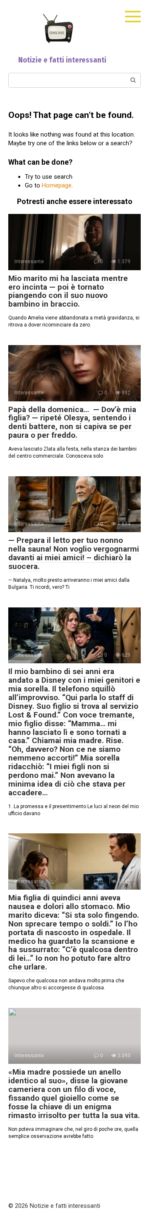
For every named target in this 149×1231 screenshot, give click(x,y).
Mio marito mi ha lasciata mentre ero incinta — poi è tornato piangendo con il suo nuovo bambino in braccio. (68, 291)
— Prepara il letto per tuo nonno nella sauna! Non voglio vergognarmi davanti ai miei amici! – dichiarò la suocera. (73, 553)
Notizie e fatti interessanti (62, 60)
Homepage (57, 185)
